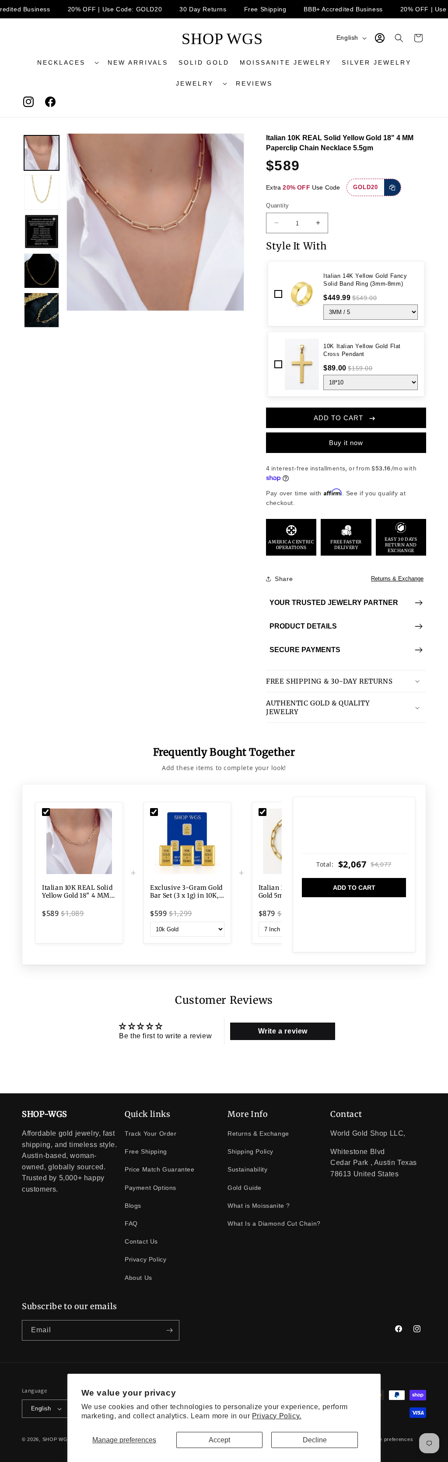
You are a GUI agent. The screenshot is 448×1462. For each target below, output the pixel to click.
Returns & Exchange (397, 578)
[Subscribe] (169, 1330)
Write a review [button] (283, 1031)
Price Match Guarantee (160, 1169)
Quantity (277, 205)
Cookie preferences (389, 1439)
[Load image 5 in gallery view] (41, 310)
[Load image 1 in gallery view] (41, 152)
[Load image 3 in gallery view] (41, 231)
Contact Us (141, 1241)
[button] (67, 62)
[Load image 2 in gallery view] (41, 192)
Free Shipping (146, 1151)
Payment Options (150, 1187)
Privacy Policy (145, 1259)
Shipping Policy (250, 1151)
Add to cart (354, 887)
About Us (138, 1277)
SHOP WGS (56, 1439)
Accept (219, 1440)
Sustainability (247, 1169)
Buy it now (346, 442)
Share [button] (284, 578)
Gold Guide (245, 1187)
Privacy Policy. (276, 1416)
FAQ (131, 1223)
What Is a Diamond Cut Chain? (274, 1223)
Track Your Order (151, 1133)
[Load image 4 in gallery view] (41, 270)
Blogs (133, 1205)
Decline (315, 1440)
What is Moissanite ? (259, 1205)
